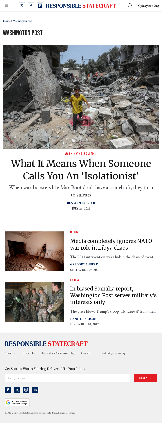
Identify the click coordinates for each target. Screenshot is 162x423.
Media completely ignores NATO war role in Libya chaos (111, 244)
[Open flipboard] (40, 6)
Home (6, 21)
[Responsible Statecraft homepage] (46, 343)
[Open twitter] (22, 6)
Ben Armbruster (81, 203)
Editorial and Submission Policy (58, 353)
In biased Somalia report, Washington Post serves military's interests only (113, 295)
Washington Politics (81, 154)
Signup (143, 378)
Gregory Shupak (84, 264)
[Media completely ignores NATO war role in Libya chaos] (34, 251)
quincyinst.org (148, 6)
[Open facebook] (31, 6)
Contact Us (87, 353)
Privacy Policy (29, 353)
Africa (75, 280)
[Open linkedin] (35, 390)
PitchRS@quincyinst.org (112, 353)
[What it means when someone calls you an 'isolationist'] (81, 96)
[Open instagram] (26, 390)
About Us (10, 353)
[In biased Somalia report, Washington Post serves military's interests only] (34, 302)
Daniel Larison (83, 319)
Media (74, 232)
